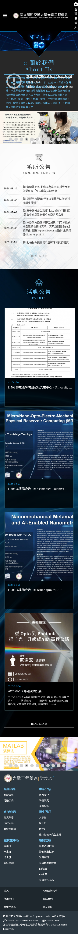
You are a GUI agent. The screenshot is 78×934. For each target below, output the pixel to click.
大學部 (42, 817)
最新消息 (10, 789)
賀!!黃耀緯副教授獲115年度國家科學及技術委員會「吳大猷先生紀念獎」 (46, 189)
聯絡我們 (48, 898)
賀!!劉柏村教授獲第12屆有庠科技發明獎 (46, 242)
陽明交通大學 (50, 890)
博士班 (42, 829)
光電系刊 (44, 857)
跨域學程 (9, 863)
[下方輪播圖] (39, 754)
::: (26, 63)
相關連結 (45, 840)
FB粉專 (43, 874)
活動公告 (9, 800)
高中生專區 (10, 907)
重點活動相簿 (46, 846)
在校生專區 (11, 840)
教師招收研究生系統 (50, 834)
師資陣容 (9, 817)
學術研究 (44, 800)
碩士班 (42, 823)
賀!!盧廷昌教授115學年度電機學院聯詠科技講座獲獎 (46, 201)
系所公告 (9, 794)
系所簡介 (44, 794)
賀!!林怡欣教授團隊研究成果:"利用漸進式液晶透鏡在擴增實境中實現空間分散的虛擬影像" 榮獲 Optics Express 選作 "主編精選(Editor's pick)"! (47, 228)
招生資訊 (45, 812)
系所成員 (10, 812)
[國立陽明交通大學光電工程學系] (28, 778)
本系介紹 (45, 789)
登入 (6, 890)
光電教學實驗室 (47, 863)
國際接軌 (44, 806)
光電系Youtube (47, 880)
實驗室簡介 (10, 829)
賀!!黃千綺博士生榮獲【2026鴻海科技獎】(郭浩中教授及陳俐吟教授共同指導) (47, 213)
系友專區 (48, 907)
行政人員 (9, 823)
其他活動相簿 (46, 851)
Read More (39, 256)
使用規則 (9, 898)
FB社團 (43, 868)
